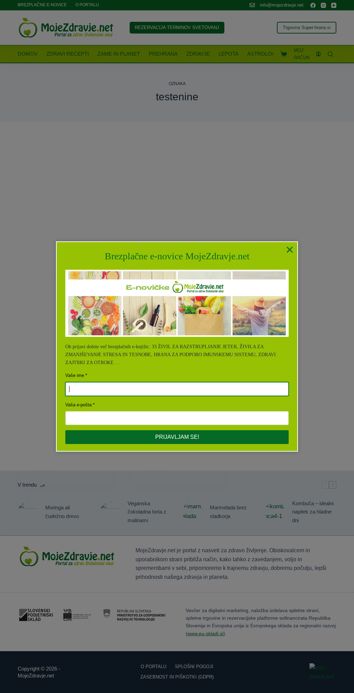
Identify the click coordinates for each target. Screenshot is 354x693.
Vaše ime (74, 375)
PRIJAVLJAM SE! (177, 437)
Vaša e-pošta (78, 404)
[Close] (289, 249)
